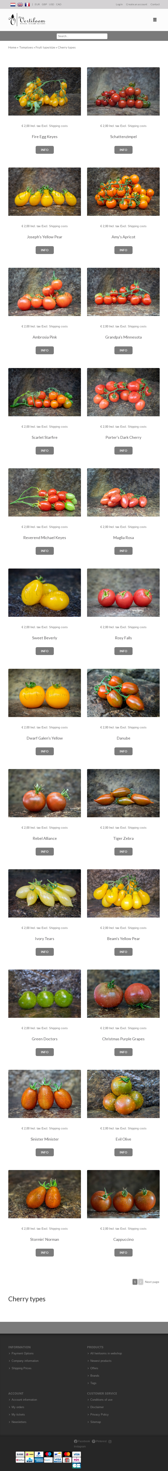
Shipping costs (58, 126)
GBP (44, 4)
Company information (25, 1361)
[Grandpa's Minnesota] (94, 292)
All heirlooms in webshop (106, 1353)
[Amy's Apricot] (94, 191)
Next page (152, 1282)
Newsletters (19, 1422)
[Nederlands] (13, 4)
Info (45, 150)
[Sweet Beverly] (15, 592)
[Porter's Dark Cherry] (94, 392)
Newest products (101, 1361)
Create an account (136, 4)
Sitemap (95, 1422)
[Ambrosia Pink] (15, 292)
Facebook (83, 1441)
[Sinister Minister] (15, 1094)
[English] (20, 4)
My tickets (18, 1415)
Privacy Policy (99, 1415)
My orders (18, 1407)
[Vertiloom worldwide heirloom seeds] (27, 20)
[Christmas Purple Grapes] (94, 993)
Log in (119, 4)
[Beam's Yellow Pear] (94, 893)
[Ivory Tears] (15, 893)
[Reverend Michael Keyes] (15, 492)
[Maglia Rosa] (94, 492)
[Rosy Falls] (94, 592)
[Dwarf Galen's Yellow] (15, 693)
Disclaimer (97, 1407)
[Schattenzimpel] (94, 91)
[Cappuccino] (94, 1194)
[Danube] (94, 693)
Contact (155, 4)
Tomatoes (26, 47)
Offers (94, 1368)
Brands (94, 1376)
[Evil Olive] (94, 1094)
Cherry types (67, 47)
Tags (93, 1383)
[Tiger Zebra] (94, 793)
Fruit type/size (46, 47)
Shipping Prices (22, 1368)
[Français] (27, 4)
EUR (37, 4)
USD (51, 4)
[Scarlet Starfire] (15, 392)
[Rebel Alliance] (15, 793)
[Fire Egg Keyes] (15, 91)
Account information (24, 1400)
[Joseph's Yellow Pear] (15, 191)
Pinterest (101, 1441)
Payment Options (23, 1353)
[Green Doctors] (15, 993)
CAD (58, 4)
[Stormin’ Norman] (15, 1194)
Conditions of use (101, 1400)
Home (12, 47)
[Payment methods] (48, 1460)
